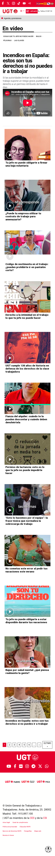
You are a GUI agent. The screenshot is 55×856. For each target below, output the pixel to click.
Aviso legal (6, 822)
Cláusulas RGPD (25, 827)
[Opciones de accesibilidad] (48, 849)
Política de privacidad (10, 827)
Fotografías (28, 831)
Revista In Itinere (8, 835)
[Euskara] (52, 3)
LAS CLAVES (19, 40)
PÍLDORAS (7, 40)
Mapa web (37, 831)
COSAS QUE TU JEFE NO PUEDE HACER (18, 36)
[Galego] (48, 3)
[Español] (42, 3)
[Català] (45, 3)
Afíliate (33, 11)
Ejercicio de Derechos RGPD (12, 831)
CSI (45, 817)
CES (32, 817)
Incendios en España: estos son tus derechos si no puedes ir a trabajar (27, 63)
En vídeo (13, 28)
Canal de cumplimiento (20, 822)
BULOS (38, 36)
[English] (38, 3)
